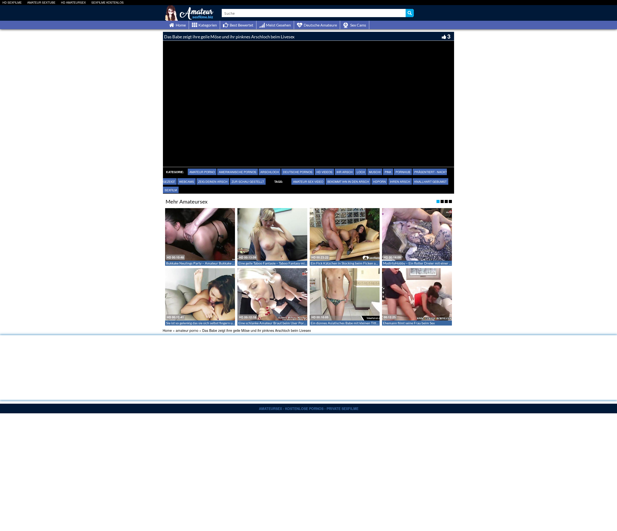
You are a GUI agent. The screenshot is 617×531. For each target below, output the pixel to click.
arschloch (269, 172)
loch (361, 172)
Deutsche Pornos (297, 172)
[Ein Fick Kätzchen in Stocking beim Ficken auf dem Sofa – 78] (345, 234)
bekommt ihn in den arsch (348, 181)
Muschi (375, 172)
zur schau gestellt (248, 181)
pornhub (403, 172)
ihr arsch (344, 172)
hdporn (379, 181)
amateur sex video (308, 181)
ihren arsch (400, 181)
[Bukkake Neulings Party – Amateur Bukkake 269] (200, 234)
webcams (186, 181)
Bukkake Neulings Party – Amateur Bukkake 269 (202, 263)
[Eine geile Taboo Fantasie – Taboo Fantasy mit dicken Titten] (272, 234)
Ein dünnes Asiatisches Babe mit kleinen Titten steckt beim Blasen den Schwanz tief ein (375, 323)
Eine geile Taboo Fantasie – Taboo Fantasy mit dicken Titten (282, 263)
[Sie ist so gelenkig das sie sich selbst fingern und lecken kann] (200, 294)
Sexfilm (171, 190)
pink (388, 172)
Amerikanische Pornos (237, 172)
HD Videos (324, 172)
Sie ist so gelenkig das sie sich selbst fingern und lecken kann (210, 323)
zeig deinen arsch (213, 181)
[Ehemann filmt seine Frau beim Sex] (417, 294)
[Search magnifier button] (410, 13)
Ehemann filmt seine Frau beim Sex (409, 323)
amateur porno (202, 172)
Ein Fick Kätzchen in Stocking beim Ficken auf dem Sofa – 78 (355, 263)
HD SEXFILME (12, 2)
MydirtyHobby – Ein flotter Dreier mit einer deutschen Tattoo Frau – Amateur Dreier (446, 263)
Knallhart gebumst (430, 181)
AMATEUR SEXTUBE (41, 2)
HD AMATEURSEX (73, 2)
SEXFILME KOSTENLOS (107, 2)
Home (167, 330)
